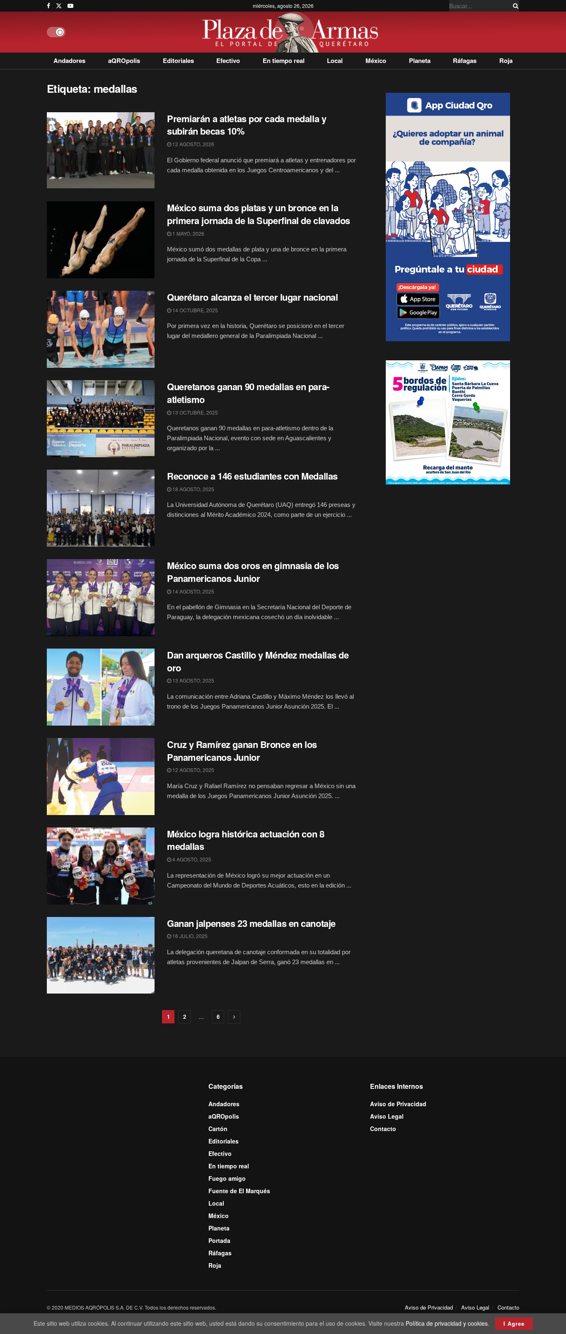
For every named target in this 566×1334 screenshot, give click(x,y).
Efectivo (228, 60)
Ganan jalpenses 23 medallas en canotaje (251, 923)
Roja (506, 60)
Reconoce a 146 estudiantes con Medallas (252, 475)
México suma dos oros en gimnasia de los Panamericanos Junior (253, 572)
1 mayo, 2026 (187, 233)
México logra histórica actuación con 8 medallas (245, 840)
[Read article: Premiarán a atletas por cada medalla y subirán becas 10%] (101, 150)
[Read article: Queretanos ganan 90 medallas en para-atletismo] (101, 418)
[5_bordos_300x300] (448, 421)
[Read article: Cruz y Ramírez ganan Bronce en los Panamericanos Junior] (101, 776)
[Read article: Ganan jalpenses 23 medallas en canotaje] (101, 955)
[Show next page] (234, 1017)
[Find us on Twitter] (59, 6)
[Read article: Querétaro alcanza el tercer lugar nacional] (101, 329)
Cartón (217, 1128)
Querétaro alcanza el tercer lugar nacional (252, 297)
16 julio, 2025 (189, 935)
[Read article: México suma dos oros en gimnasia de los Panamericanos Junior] (101, 597)
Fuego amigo (227, 1178)
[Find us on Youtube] (70, 6)
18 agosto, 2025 (192, 488)
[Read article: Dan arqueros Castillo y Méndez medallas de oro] (101, 687)
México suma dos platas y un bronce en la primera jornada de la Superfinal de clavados (258, 214)
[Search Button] (514, 6)
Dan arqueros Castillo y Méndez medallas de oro (258, 661)
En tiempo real (284, 60)
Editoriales (178, 60)
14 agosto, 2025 (192, 591)
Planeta (420, 60)
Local (335, 60)
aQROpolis (124, 60)
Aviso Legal (387, 1116)
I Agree (514, 1323)
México (375, 60)
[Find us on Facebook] (48, 6)
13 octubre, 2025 (194, 412)
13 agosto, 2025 (192, 680)
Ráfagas (465, 60)
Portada (219, 1240)
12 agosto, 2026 (192, 143)
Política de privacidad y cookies (447, 1323)
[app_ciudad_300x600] (448, 216)
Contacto (383, 1128)
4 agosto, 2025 (191, 859)
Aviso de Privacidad (398, 1104)
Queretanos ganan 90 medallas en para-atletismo (248, 393)
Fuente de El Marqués (239, 1191)
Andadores (69, 60)
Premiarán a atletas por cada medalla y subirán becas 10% (246, 125)
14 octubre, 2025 (194, 310)
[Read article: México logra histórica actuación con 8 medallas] (101, 866)
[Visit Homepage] (292, 32)
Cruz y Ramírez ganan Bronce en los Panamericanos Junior (242, 751)
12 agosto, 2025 (192, 769)
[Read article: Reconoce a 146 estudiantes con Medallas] (101, 508)
